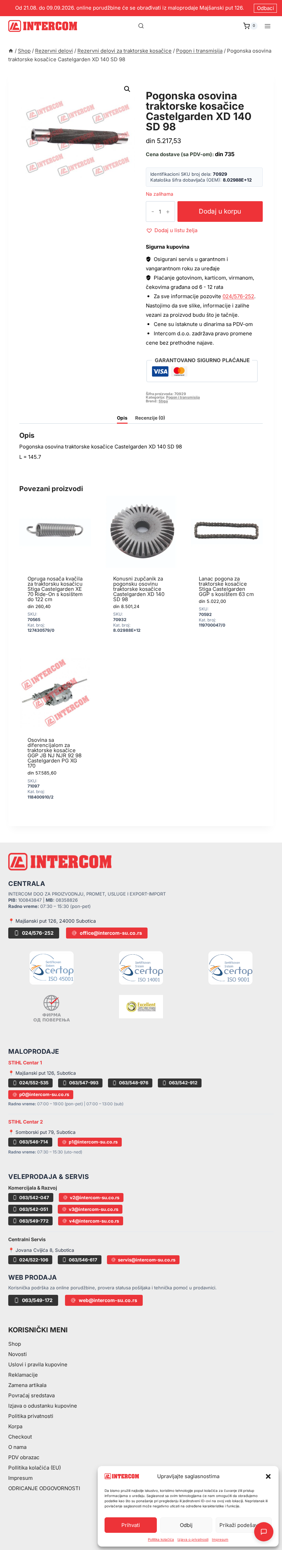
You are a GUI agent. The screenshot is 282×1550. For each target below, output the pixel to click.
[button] (268, 1476)
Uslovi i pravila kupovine (37, 1364)
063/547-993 (83, 1082)
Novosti (17, 1354)
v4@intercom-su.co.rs (94, 1221)
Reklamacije (23, 1375)
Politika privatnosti (30, 1416)
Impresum (220, 1539)
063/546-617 (83, 1259)
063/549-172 (37, 1300)
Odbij (186, 1525)
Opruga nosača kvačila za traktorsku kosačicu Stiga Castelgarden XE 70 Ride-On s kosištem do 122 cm (55, 589)
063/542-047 (34, 1197)
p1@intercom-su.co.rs (93, 1142)
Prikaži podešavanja (243, 1525)
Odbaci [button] (265, 8)
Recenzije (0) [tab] (150, 418)
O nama (17, 1447)
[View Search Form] (141, 26)
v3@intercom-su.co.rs (93, 1209)
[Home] (10, 50)
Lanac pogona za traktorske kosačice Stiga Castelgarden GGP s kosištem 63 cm (226, 586)
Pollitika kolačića (161, 1539)
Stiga (163, 401)
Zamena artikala (27, 1385)
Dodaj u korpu (220, 211)
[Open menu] (267, 26)
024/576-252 (238, 296)
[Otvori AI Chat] (263, 1531)
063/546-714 (33, 1142)
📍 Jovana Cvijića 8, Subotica (41, 1250)
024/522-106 (33, 1259)
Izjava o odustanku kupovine (42, 1405)
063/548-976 (133, 1082)
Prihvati (130, 1525)
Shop (14, 1344)
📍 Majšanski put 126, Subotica (42, 1073)
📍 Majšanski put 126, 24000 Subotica (52, 921)
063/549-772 (33, 1221)
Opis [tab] (122, 418)
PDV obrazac (24, 1457)
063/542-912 (183, 1082)
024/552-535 (33, 1082)
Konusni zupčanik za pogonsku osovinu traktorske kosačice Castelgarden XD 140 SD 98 (138, 589)
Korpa (15, 1426)
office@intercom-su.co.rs (111, 933)
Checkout (20, 1436)
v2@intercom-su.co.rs (94, 1197)
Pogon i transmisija (181, 88)
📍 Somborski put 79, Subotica (42, 1132)
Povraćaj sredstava (31, 1395)
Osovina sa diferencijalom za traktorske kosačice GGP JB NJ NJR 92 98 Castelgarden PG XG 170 (55, 753)
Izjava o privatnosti (192, 1539)
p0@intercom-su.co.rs (44, 1094)
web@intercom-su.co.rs (108, 1300)
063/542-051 (33, 1209)
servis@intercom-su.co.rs (146, 1259)
